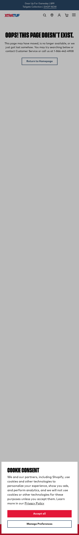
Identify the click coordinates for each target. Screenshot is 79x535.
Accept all (39, 513)
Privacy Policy (34, 503)
